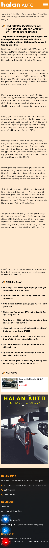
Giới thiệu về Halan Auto (11, 511)
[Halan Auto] (22, 4)
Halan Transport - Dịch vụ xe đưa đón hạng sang (22, 525)
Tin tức (16, 14)
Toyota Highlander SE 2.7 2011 (31, 380)
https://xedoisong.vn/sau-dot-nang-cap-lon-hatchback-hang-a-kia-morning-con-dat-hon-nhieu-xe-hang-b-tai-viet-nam (23, 272)
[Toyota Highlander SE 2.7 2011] (10, 383)
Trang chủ (5, 507)
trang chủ (5, 14)
